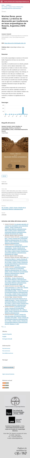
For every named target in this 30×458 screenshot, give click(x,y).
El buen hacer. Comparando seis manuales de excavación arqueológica (16, 246)
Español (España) (7, 334)
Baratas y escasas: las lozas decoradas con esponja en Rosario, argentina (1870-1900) (15, 316)
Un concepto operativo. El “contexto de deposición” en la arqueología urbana (16, 225)
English (4, 336)
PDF (5, 176)
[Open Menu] (1, 1)
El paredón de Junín (20, 306)
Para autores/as (6, 350)
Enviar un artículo (8, 367)
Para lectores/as (6, 348)
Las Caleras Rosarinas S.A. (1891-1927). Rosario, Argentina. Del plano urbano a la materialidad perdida (16, 288)
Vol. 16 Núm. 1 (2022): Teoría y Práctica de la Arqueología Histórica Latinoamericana (12, 7)
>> (5, 326)
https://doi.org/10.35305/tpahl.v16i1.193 (15, 43)
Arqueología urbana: (20, 267)
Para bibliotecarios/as (7, 353)
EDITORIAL (8, 278)
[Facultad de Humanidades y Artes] (15, 415)
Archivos (8, 5)
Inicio (3, 5)
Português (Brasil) (7, 339)
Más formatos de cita (8, 200)
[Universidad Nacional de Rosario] (15, 423)
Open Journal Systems (8, 374)
